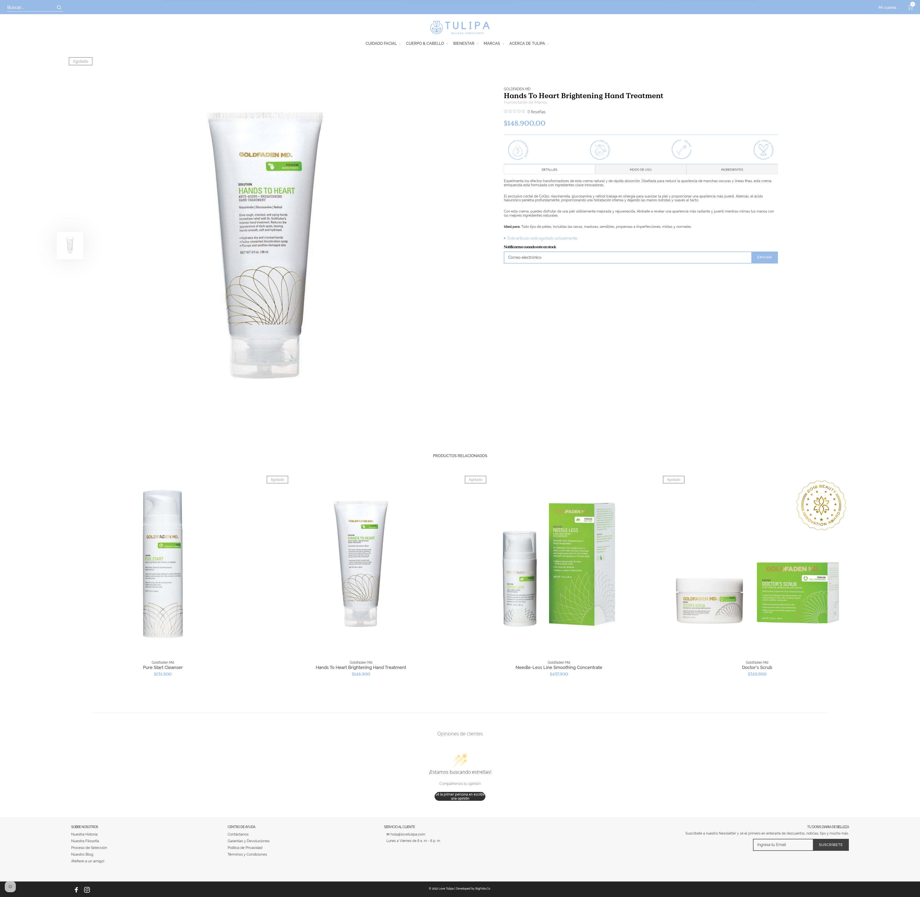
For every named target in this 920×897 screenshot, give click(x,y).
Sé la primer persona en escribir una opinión (460, 796)
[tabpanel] (265, 245)
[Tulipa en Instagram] (87, 890)
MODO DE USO (641, 169)
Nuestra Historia (84, 834)
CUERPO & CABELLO (425, 43)
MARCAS (492, 43)
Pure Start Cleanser (163, 667)
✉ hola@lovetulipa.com (405, 834)
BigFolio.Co (482, 888)
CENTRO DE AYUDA (241, 827)
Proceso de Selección (89, 848)
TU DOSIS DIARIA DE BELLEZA (828, 827)
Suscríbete (831, 845)
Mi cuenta (887, 7)
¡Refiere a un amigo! (87, 861)
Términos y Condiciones (247, 854)
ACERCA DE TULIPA (527, 43)
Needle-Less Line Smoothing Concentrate (559, 667)
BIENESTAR (463, 43)
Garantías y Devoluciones (249, 841)
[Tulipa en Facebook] (76, 890)
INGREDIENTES (732, 169)
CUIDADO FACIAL (381, 43)
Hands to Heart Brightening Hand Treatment (361, 667)
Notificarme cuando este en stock (530, 247)
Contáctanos (238, 834)
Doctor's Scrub (757, 667)
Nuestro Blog (82, 854)
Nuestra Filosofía (85, 841)
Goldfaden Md (517, 89)
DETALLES (549, 169)
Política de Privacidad (245, 848)
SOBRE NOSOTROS (84, 827)
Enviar (764, 257)
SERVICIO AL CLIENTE (399, 827)
